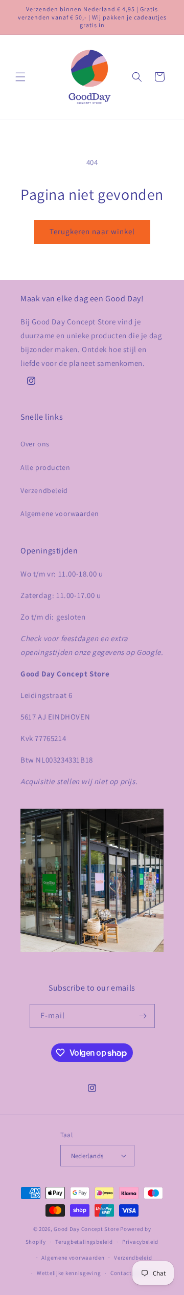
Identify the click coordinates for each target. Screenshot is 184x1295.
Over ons (35, 443)
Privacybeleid (140, 1241)
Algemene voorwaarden (59, 513)
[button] (20, 77)
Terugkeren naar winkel (92, 231)
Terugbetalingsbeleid (83, 1241)
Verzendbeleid (44, 490)
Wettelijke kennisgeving (69, 1273)
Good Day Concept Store (86, 1228)
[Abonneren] (143, 1016)
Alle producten (45, 467)
